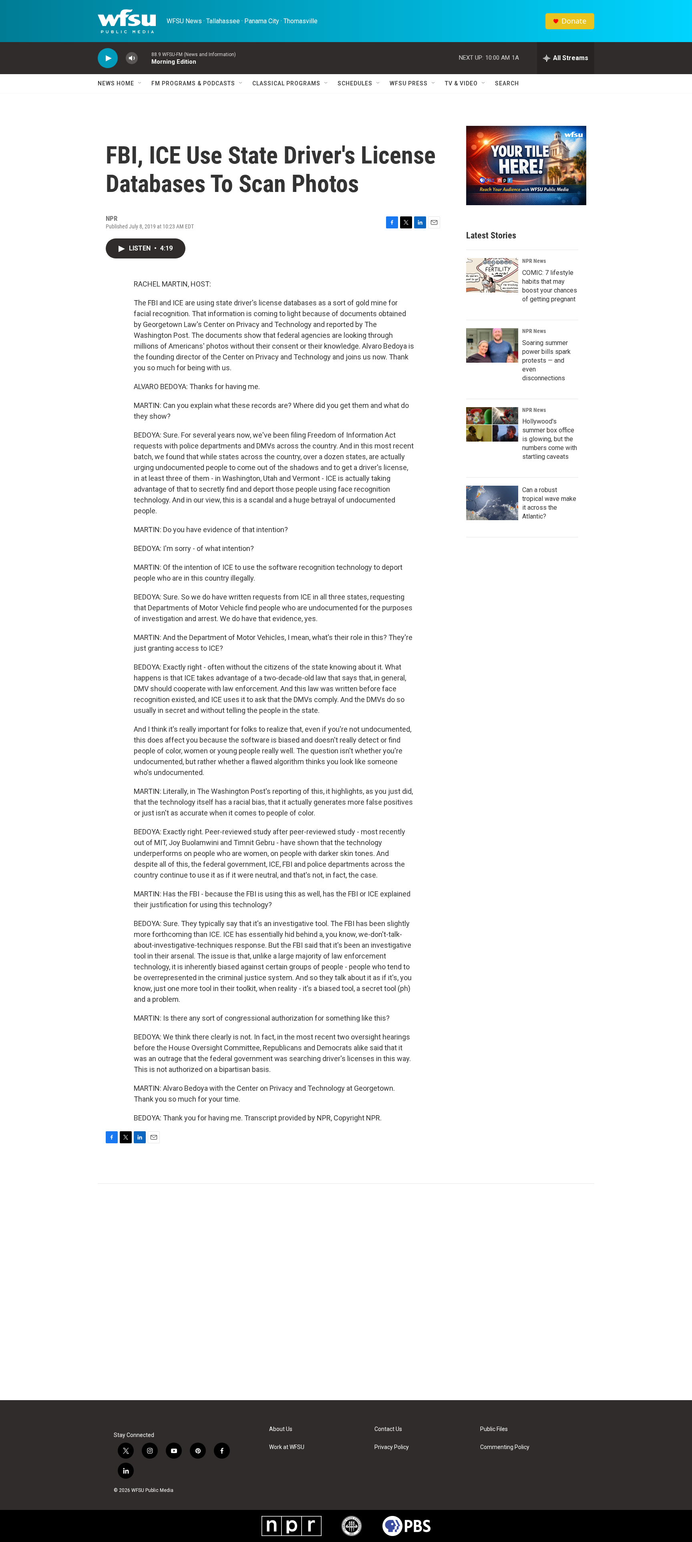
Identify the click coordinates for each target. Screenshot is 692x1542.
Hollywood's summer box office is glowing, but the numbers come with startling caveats (549, 439)
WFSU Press (409, 83)
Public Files (494, 1429)
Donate (573, 21)
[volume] (132, 58)
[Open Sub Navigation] (140, 83)
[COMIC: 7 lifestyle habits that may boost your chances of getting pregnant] (492, 275)
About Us (280, 1429)
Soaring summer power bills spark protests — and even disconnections (546, 360)
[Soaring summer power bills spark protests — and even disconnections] (492, 345)
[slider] (144, 58)
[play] (107, 58)
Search (507, 83)
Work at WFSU (286, 1447)
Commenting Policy (504, 1447)
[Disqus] (346, 1292)
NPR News (534, 261)
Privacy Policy (391, 1447)
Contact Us (388, 1429)
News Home (116, 83)
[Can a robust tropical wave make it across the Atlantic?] (492, 503)
